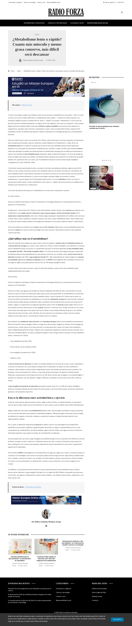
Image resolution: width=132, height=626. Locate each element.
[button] (102, 160)
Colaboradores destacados (33, 487)
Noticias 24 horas (27, 105)
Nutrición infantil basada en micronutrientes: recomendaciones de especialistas (20, 558)
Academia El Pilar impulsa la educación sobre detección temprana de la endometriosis (46, 558)
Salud (37, 34)
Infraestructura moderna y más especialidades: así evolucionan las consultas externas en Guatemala (73, 543)
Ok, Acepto (117, 619)
